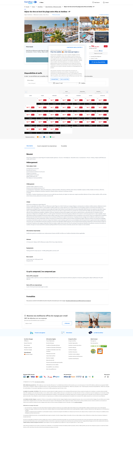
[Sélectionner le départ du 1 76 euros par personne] (42, 101)
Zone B (47, 137)
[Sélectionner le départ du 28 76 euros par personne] (30, 130)
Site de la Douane (50, 343)
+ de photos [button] (101, 37)
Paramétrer (54, 79)
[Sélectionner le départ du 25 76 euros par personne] (79, 123)
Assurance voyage (28, 349)
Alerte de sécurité (50, 360)
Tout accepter (64, 79)
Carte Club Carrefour (50, 355)
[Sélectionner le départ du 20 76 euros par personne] (103, 115)
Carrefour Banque (72, 347)
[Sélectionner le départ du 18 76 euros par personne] (79, 115)
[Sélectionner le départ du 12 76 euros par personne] (91, 108)
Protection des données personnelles (54, 362)
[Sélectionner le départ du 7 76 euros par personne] (30, 108)
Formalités (64, 146)
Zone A (40, 137)
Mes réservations (94, 343)
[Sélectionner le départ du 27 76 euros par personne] (103, 123)
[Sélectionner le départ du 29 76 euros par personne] (42, 130)
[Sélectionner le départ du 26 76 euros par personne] (91, 123)
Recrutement (27, 345)
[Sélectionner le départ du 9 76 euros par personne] (54, 108)
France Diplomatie (50, 340)
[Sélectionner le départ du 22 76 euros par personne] (42, 123)
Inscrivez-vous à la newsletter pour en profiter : (35, 320)
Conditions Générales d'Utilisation (53, 347)
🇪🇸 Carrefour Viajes (28, 354)
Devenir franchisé (28, 343)
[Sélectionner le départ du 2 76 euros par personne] (54, 101)
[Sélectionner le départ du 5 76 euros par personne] (91, 101)
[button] (51, 30)
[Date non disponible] (66, 130)
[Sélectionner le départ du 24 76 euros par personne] (66, 123)
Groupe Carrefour (72, 340)
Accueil (27, 6)
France (33, 6)
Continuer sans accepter (74, 47)
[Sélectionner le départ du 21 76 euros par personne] (30, 123)
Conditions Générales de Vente (53, 345)
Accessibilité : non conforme (52, 366)
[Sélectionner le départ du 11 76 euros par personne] (79, 108)
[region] (66, 64)
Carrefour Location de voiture (74, 345)
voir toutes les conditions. (39, 381)
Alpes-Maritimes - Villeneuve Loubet (53, 6)
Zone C (53, 137)
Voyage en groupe (28, 347)
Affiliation (26, 340)
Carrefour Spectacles (73, 343)
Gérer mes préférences (51, 369)
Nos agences (93, 340)
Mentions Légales (50, 358)
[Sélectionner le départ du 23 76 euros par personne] (54, 123)
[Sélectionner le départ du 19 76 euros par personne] (91, 115)
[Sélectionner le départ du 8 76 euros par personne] (42, 108)
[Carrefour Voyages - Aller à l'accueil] (30, 2)
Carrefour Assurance (72, 351)
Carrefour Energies (72, 349)
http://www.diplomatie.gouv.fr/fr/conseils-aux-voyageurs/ (78, 300)
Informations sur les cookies (52, 364)
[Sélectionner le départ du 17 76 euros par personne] (66, 115)
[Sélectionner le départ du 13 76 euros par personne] (103, 108)
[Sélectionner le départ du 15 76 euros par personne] (42, 115)
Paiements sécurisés (50, 353)
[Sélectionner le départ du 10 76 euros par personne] (66, 108)
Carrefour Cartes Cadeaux (74, 354)
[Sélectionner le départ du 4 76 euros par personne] (79, 101)
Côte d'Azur (40, 6)
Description (30, 145)
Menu (42, 2)
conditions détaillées (78, 402)
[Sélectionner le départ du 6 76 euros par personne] (103, 101)
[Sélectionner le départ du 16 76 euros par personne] (54, 115)
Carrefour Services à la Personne (75, 356)
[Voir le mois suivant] (107, 92)
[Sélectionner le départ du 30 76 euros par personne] (54, 130)
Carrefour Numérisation (73, 358)
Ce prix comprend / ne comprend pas (47, 146)
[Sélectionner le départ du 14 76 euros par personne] (30, 115)
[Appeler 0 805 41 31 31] (100, 346)
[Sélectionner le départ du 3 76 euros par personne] (66, 101)
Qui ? (79, 80)
